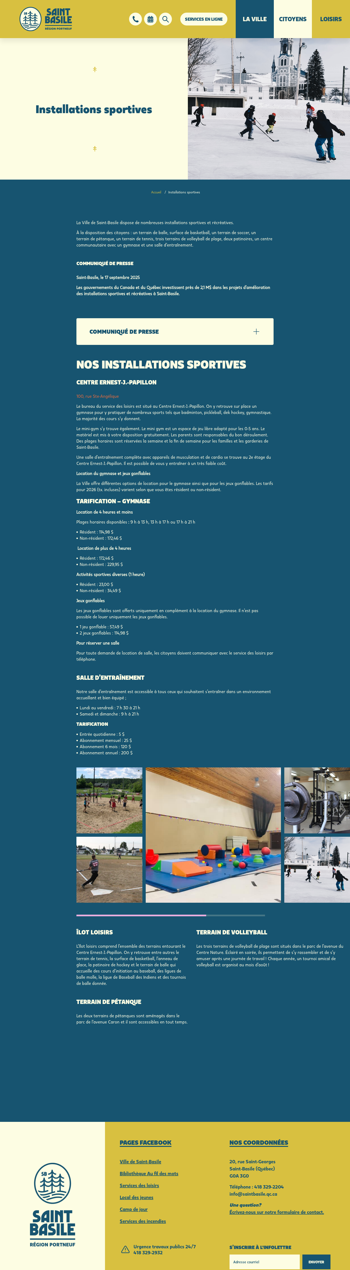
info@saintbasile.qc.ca (253, 1194)
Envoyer (316, 1262)
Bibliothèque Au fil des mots (149, 1173)
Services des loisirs (139, 1185)
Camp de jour (134, 1209)
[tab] (175, 331)
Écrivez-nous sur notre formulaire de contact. (277, 1212)
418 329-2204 (269, 1186)
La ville (255, 18)
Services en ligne (204, 19)
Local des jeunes (136, 1197)
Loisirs (331, 18)
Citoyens (293, 18)
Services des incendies (143, 1221)
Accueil (156, 192)
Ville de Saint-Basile (140, 1161)
